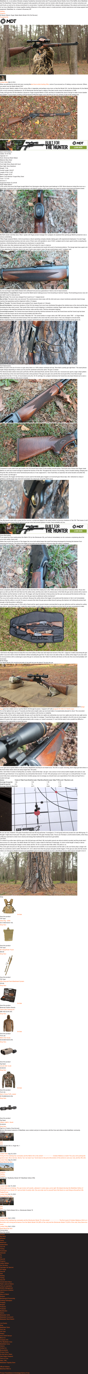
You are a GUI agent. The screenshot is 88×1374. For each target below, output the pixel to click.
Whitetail (2, 1238)
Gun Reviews (4, 1265)
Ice (1, 1257)
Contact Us (3, 1348)
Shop (1, 1325)
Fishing (2, 1249)
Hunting (2, 11)
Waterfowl (3, 1242)
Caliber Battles (4, 1263)
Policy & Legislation (6, 1286)
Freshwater (3, 1251)
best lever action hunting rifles (40, 84)
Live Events (3, 1323)
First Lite (2, 1329)
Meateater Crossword (6, 1317)
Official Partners (5, 1367)
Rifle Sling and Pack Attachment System (12, 981)
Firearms (2, 13)
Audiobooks (3, 1311)
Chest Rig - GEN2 (5, 920)
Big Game (3, 1236)
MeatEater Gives (5, 1344)
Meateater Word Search (7, 1319)
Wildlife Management (6, 1288)
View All (2, 1247)
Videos (2, 1292)
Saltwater (3, 1253)
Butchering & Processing (7, 1298)
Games (2, 1313)
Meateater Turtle (5, 1315)
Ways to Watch (4, 1294)
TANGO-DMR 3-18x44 (6, 1122)
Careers (2, 1346)
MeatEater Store (5, 1327)
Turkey (2, 1240)
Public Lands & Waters (7, 1284)
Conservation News (6, 1282)
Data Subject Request (6, 1356)
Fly (1, 1255)
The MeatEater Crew (6, 1342)
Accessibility (4, 1350)
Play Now (9, 1162)
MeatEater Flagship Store (7, 1362)
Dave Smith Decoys (6, 1335)
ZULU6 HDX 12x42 (5, 1066)
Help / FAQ (3, 1360)
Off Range (3, 1269)
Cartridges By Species (6, 1267)
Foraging (2, 1302)
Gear (1, 1142)
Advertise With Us (5, 1369)
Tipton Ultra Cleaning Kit (7, 1009)
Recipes (2, 1296)
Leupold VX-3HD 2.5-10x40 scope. (63, 709)
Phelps (2, 1333)
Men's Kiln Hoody (5, 1038)
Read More (3, 1162)
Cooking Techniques (6, 1300)
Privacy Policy (4, 1352)
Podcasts (3, 1307)
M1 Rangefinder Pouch (7, 950)
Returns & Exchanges (15, 1373)
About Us (3, 1338)
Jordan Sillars (4, 82)
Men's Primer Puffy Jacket (8, 1094)
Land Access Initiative (6, 1290)
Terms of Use (4, 1358)
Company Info (4, 1340)
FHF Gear (3, 1331)
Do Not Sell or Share (6, 1354)
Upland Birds (4, 1244)
